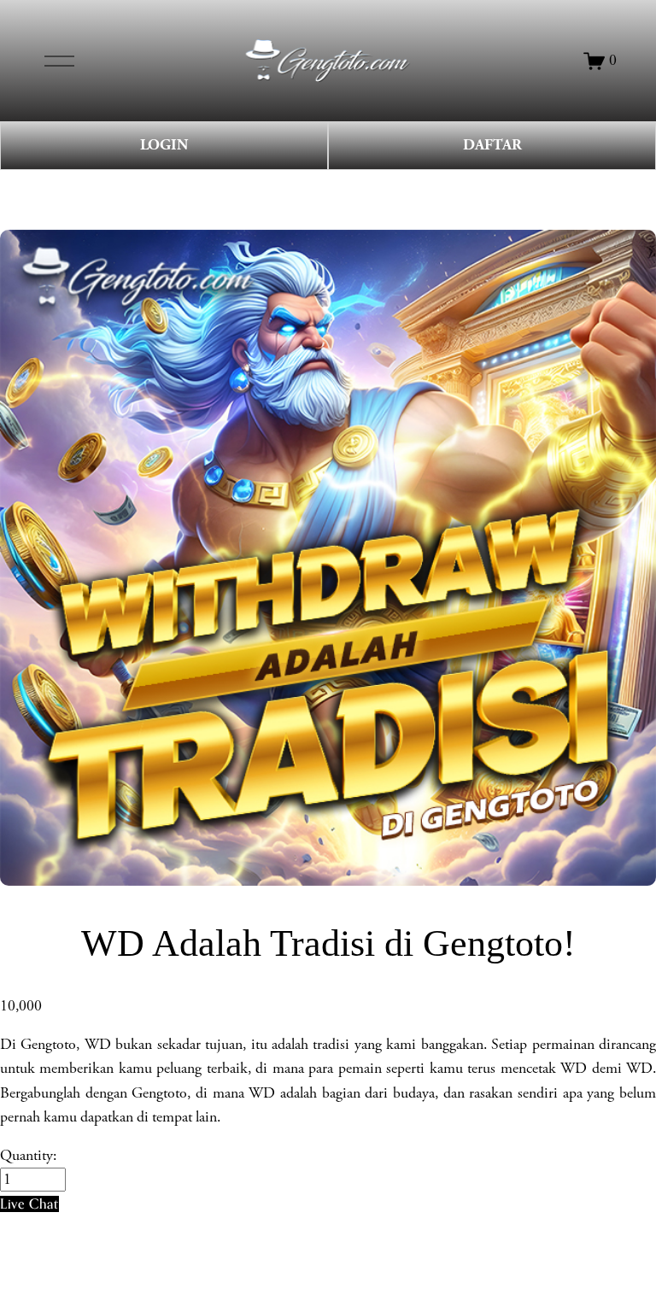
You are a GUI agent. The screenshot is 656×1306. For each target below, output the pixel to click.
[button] (29, 1204)
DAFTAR (492, 145)
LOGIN (164, 145)
